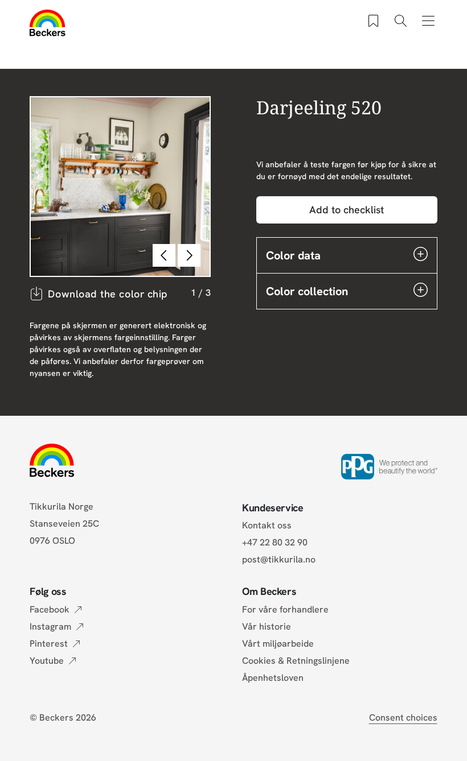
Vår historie (266, 626)
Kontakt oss (267, 525)
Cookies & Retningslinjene (296, 661)
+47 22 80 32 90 (275, 542)
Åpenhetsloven (273, 678)
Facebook (49, 609)
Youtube (47, 661)
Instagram (50, 626)
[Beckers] (47, 22)
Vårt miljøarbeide (278, 644)
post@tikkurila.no (279, 559)
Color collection (307, 291)
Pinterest (49, 644)
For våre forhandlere (285, 609)
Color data (293, 255)
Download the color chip (107, 293)
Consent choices (403, 717)
